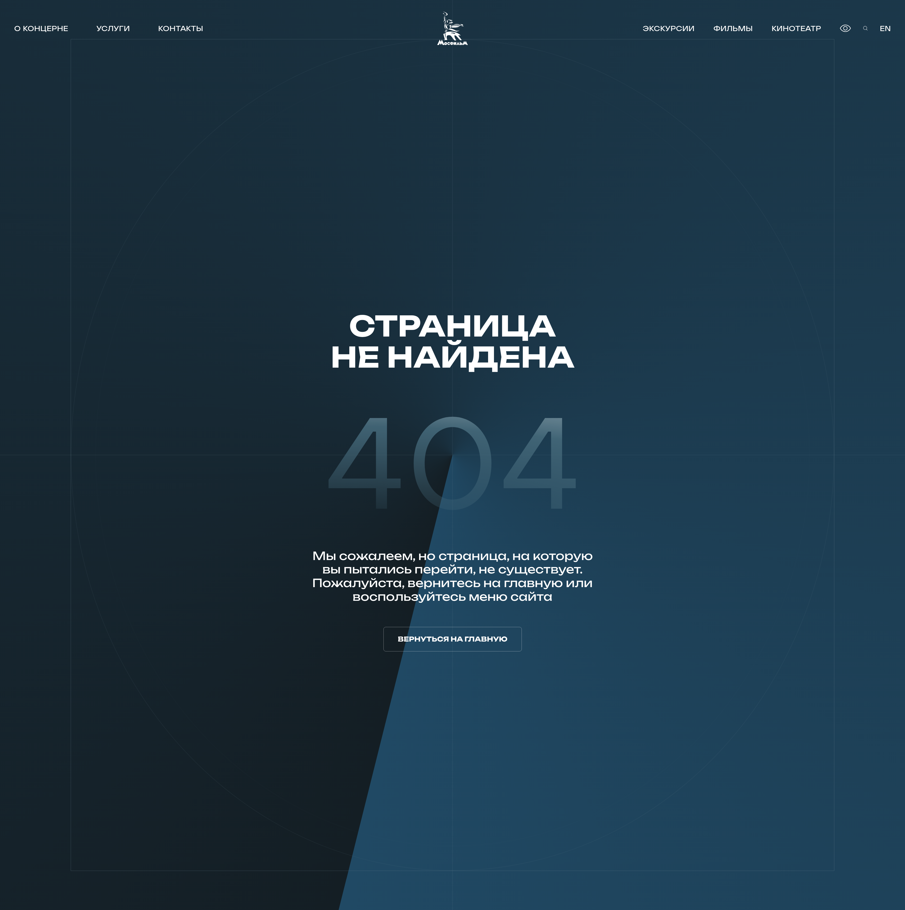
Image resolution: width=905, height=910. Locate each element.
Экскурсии (669, 28)
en (885, 28)
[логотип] (452, 28)
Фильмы (733, 28)
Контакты (180, 28)
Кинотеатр (796, 28)
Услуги (113, 28)
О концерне (41, 28)
